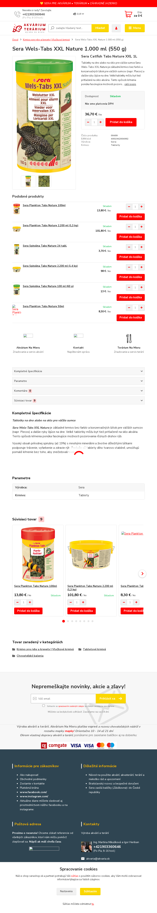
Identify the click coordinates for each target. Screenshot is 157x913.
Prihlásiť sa (108, 699)
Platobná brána (29, 788)
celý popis (130, 84)
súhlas (74, 876)
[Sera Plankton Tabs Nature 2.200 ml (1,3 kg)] (16, 229)
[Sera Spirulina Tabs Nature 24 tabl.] (16, 249)
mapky (69, 731)
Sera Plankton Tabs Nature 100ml (44, 205)
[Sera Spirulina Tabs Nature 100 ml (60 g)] (16, 290)
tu (93, 904)
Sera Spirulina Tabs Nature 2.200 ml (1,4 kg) (50, 266)
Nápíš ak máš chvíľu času (45, 841)
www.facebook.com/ (33, 792)
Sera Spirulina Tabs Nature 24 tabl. (45, 246)
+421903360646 (33, 14)
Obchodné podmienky (33, 779)
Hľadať (100, 28)
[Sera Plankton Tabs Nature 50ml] (16, 310)
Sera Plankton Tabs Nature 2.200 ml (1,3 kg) (50, 225)
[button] (63, 621)
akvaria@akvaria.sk (98, 859)
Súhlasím (90, 891)
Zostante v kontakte (32, 783)
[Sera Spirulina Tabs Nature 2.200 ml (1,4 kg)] (16, 269)
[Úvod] (28, 28)
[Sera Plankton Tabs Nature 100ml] (16, 209)
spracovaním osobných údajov (71, 706)
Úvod (15, 39)
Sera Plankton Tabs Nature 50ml (43, 306)
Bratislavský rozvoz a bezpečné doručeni (114, 783)
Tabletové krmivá (94, 649)
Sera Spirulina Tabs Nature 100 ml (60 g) (48, 286)
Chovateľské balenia (30, 656)
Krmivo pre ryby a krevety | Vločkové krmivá (46, 39)
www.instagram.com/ (34, 796)
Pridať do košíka (121, 122)
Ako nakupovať (29, 775)
